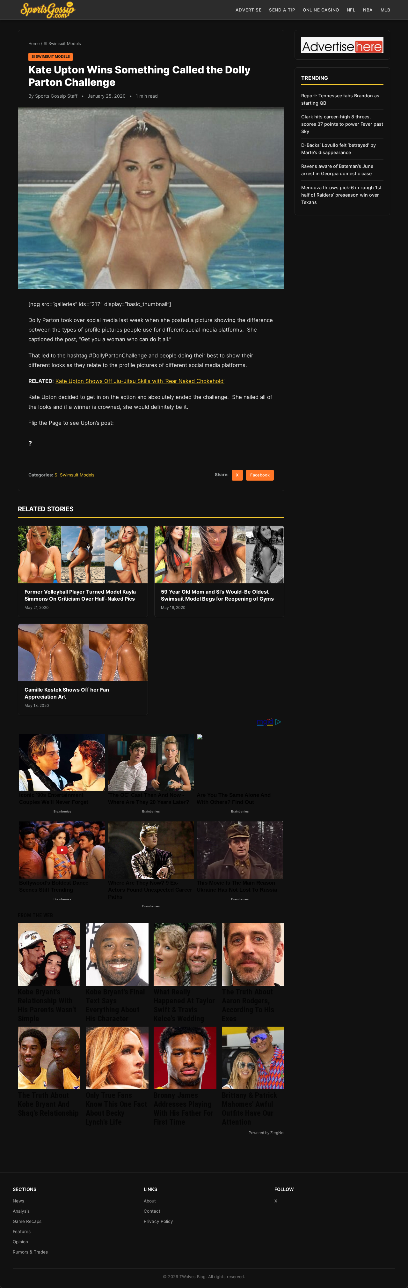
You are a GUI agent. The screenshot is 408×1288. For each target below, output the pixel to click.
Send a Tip (282, 9)
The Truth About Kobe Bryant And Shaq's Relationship (48, 1104)
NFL (351, 9)
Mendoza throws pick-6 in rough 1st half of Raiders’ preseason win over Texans (341, 195)
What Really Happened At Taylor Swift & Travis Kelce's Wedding (184, 1005)
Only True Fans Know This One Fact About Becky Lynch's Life (116, 1109)
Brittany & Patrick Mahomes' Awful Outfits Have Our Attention (249, 1109)
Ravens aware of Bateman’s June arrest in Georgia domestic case (337, 169)
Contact (152, 1211)
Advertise (249, 9)
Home (34, 43)
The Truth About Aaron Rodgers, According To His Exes (248, 1005)
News (18, 1200)
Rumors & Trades (30, 1251)
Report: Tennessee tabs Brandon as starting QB (340, 99)
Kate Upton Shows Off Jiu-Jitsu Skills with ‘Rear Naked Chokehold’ (139, 381)
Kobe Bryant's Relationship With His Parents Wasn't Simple (47, 1005)
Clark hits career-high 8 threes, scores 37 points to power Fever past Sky (342, 124)
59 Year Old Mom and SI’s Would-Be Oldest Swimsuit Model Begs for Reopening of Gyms (217, 595)
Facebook (260, 475)
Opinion (20, 1241)
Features (22, 1231)
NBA (368, 9)
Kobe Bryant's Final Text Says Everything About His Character (115, 1005)
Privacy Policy (158, 1221)
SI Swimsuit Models (62, 43)
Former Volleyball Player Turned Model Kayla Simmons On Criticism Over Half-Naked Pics (80, 595)
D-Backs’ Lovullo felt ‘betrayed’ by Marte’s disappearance (338, 148)
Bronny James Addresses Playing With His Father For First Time (183, 1109)
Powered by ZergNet (266, 1133)
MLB (385, 9)
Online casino (321, 9)
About (150, 1200)
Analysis (21, 1211)
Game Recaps (27, 1221)
